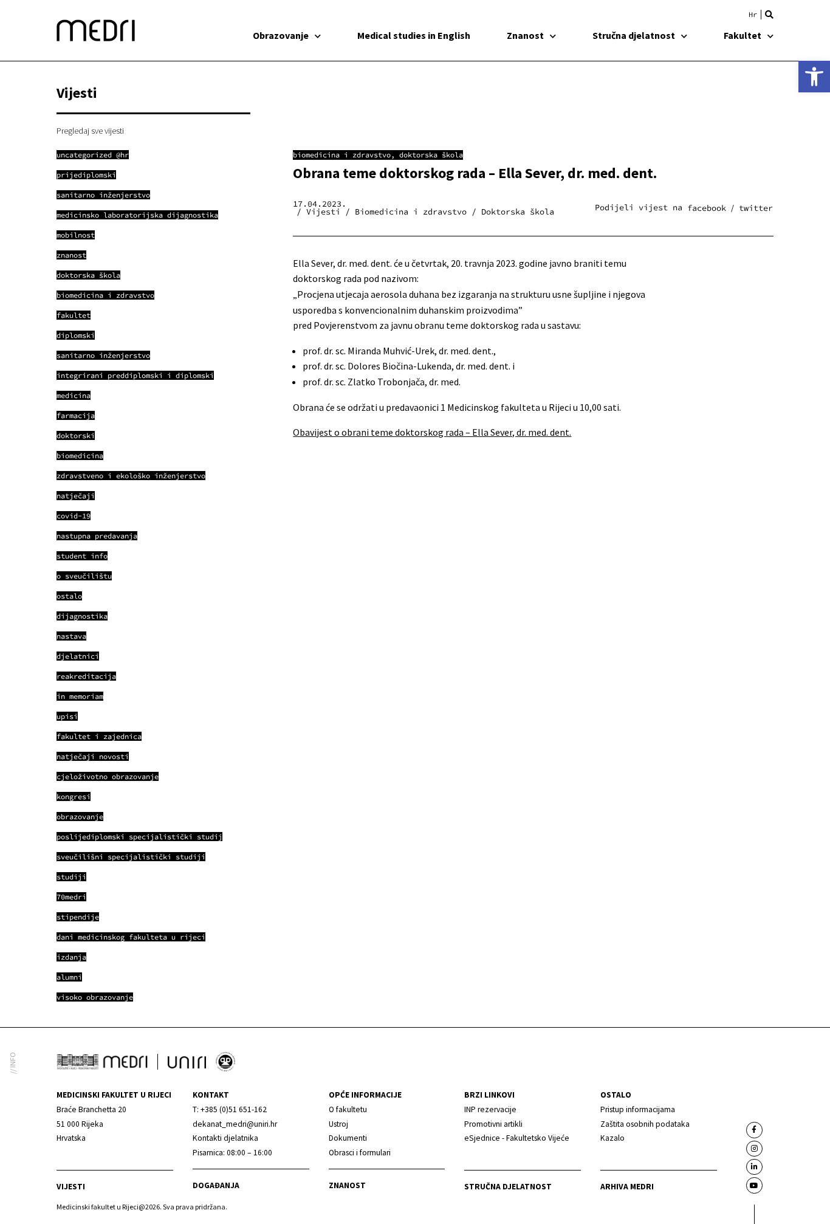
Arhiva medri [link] (627, 1186)
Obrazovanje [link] (281, 35)
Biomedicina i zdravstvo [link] (342, 154)
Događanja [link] (216, 1185)
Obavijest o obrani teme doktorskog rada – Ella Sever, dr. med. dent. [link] (432, 432)
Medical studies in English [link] (413, 35)
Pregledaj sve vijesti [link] (90, 130)
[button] (769, 14)
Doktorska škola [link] (431, 154)
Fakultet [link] (742, 35)
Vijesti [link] (71, 1186)
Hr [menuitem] (753, 14)
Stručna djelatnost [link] (633, 35)
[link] (814, 76)
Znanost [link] (525, 35)
